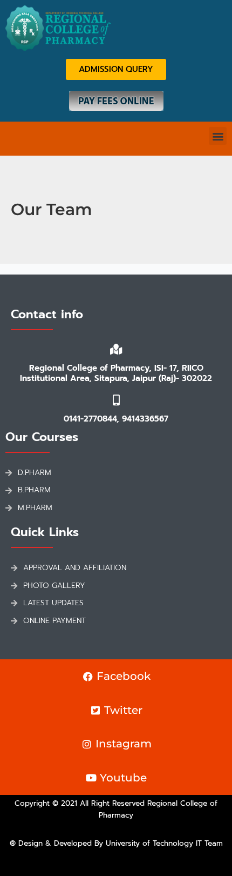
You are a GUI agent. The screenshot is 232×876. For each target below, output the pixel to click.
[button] (218, 136)
